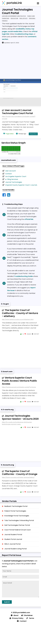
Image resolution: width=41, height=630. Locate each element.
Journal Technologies (13, 182)
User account (10, 171)
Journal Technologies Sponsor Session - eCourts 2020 (20, 417)
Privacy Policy (17, 618)
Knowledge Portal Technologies (16, 516)
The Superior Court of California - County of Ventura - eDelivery (20, 313)
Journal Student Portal (13, 534)
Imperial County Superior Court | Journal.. (21, 185)
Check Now (33, 134)
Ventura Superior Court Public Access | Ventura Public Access (19, 380)
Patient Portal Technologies (15, 511)
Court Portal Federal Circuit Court (17, 530)
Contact (8, 174)
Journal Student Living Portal (15, 549)
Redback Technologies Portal (15, 506)
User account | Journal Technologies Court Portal (17, 112)
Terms (31, 618)
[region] (20, 61)
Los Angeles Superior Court (15, 176)
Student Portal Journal (13, 539)
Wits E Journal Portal (12, 544)
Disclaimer (28, 615)
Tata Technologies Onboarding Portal (19, 520)
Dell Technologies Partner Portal (17, 525)
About (15, 615)
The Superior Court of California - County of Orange (19, 473)
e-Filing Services (11, 179)
